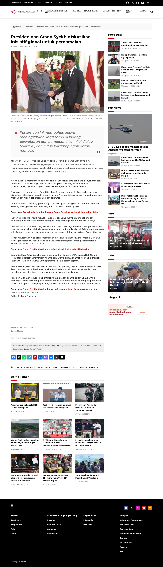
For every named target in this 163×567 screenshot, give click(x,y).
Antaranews (16, 3)
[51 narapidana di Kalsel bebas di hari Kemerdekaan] (114, 187)
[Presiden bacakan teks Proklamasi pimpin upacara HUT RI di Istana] (89, 428)
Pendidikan (117, 11)
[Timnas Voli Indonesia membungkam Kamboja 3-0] (114, 46)
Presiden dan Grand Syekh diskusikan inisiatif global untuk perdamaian (69, 27)
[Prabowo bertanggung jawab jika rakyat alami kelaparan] (57, 393)
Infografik (114, 297)
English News (129, 12)
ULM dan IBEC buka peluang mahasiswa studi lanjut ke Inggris (135, 173)
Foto (111, 213)
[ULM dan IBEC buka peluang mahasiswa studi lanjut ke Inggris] (114, 174)
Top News (58, 3)
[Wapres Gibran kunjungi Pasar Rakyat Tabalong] (89, 463)
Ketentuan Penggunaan (131, 520)
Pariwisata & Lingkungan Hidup (56, 12)
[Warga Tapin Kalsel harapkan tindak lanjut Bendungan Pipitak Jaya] (25, 428)
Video (112, 255)
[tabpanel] (130, 235)
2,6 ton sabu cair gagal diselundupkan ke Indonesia (128, 378)
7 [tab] (135, 293)
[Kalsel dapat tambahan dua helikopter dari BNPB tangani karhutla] (114, 96)
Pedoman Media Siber (130, 533)
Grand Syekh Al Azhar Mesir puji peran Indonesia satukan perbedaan (60, 289)
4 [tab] (133, 252)
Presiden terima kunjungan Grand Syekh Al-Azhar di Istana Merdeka (60, 212)
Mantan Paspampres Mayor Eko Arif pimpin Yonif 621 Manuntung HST (56, 478)
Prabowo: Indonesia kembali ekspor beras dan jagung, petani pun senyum (24, 478)
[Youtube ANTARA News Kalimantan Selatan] (142, 3)
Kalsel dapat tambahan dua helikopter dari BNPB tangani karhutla (135, 95)
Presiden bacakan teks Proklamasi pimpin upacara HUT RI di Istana (88, 443)
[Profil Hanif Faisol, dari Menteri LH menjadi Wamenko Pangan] (89, 393)
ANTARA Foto (126, 542)
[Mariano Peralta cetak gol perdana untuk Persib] (114, 84)
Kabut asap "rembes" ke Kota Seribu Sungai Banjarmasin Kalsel (135, 70)
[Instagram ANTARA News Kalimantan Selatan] (137, 3)
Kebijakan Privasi (128, 524)
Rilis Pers (68, 3)
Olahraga (105, 11)
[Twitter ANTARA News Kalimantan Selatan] (132, 3)
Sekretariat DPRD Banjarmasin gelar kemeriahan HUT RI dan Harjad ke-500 (130, 240)
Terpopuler (47, 3)
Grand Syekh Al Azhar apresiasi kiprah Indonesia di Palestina (56, 249)
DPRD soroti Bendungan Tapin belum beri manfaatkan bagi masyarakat (57, 443)
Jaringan (124, 516)
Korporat (124, 547)
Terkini (38, 3)
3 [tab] (130, 252)
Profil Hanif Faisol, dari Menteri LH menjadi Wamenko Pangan (86, 407)
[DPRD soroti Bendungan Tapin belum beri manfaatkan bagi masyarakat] (57, 428)
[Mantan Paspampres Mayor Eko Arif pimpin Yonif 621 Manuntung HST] (57, 463)
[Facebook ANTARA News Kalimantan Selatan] (127, 3)
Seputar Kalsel (91, 11)
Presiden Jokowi (24, 368)
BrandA (123, 538)
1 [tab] (122, 252)
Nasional (77, 11)
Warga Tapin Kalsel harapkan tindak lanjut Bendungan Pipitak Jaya (25, 443)
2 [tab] (126, 252)
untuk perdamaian (89, 368)
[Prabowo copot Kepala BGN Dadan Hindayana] (25, 393)
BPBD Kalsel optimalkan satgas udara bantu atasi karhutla (128, 148)
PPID (122, 551)
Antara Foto (28, 3)
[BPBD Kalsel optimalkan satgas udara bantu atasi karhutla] (130, 129)
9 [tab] (143, 293)
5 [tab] (137, 252)
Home (39, 11)
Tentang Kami (126, 529)
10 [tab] (147, 293)
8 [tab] (139, 293)
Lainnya (143, 11)
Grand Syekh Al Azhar (46, 368)
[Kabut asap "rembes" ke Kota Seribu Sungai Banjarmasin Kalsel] (114, 71)
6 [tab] (132, 293)
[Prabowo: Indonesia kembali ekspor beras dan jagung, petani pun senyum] (25, 463)
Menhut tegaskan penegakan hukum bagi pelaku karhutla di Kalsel (129, 282)
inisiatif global (68, 368)
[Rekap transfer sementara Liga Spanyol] (114, 58)
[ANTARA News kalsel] (23, 12)
